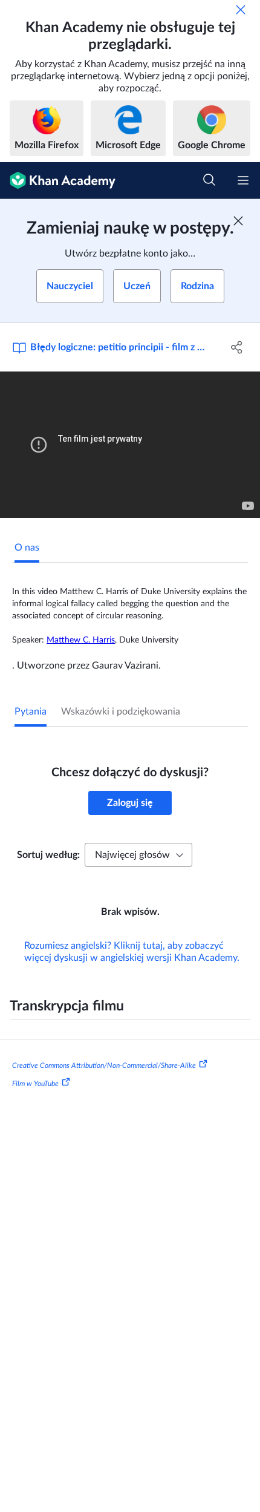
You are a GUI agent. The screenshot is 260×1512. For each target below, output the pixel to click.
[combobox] (138, 855)
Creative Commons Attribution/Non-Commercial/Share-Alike (104, 1065)
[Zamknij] (240, 9)
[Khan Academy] (57, 180)
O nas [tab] (27, 547)
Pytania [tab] (31, 711)
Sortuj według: (48, 855)
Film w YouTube (35, 1083)
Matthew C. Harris (81, 640)
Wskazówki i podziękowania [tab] (120, 711)
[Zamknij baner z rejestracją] (238, 221)
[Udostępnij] (237, 347)
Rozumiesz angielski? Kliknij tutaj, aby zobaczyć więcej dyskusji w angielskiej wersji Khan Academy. (131, 952)
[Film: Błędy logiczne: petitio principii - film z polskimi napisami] (130, 444)
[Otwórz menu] (243, 180)
